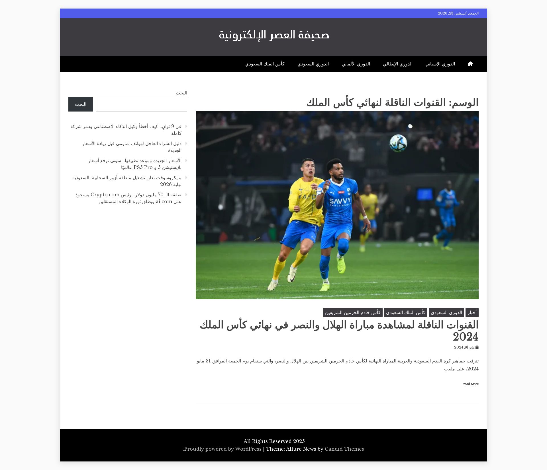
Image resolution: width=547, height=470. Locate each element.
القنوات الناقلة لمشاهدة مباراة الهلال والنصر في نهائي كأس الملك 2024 (339, 330)
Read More (471, 384)
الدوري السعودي (313, 64)
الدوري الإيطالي (398, 64)
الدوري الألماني (356, 64)
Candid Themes (344, 449)
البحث (181, 93)
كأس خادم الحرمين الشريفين (353, 312)
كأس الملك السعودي (265, 64)
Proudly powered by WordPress (223, 449)
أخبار (472, 312)
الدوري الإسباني (440, 64)
